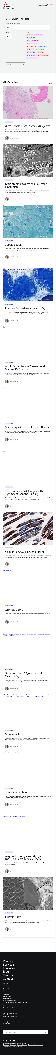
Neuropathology (7, 998)
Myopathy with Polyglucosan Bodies (27, 427)
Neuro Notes (9, 122)
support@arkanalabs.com (9, 1022)
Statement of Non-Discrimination (35, 1044)
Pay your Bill (6, 989)
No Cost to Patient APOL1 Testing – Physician (15, 1002)
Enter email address (10, 1032)
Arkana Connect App (8, 990)
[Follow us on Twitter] (10, 1040)
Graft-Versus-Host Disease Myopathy (27, 126)
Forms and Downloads (9, 985)
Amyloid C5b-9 (14, 609)
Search (9, 64)
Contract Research (8, 1006)
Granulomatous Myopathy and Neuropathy (23, 675)
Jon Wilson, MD (14, 199)
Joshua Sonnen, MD (16, 138)
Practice (8, 961)
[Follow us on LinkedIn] (14, 1040)
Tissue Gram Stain (16, 792)
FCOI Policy (19, 1046)
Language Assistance (22, 1044)
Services (8, 964)
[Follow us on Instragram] (6, 1040)
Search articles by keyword (13, 23)
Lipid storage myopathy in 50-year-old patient (26, 185)
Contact (8, 978)
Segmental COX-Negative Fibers (24, 551)
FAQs (4, 987)
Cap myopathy (13, 244)
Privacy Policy (13, 1044)
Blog (6, 971)
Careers (8, 975)
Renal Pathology (7, 996)
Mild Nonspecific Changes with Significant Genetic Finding (24, 492)
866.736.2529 (6, 1023)
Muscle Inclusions (16, 734)
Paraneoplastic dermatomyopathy (25, 308)
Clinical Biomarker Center (9, 1007)
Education (9, 968)
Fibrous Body (13, 916)
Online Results (42, 5)
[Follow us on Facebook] (3, 1040)
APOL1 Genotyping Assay (9, 1000)
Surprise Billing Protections (9, 1046)
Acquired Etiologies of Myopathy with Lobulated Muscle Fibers (25, 857)
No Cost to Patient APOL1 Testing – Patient (14, 1004)
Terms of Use (6, 1044)
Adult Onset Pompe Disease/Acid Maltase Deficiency (25, 368)
